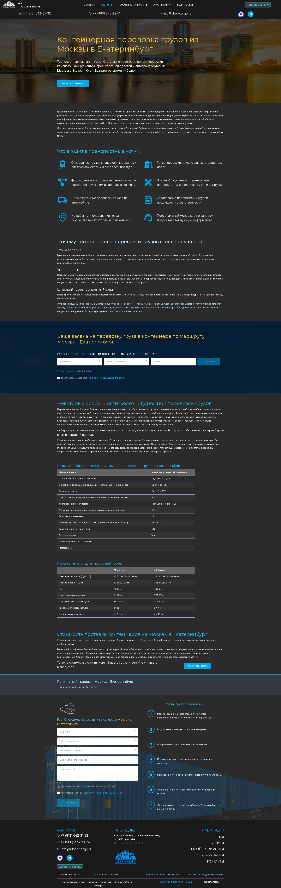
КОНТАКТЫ (185, 5)
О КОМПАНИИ (163, 5)
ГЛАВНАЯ (89, 5)
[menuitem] (89, 5)
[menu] (137, 5)
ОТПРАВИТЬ (209, 361)
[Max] (241, 13)
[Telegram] (251, 13)
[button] (107, 5)
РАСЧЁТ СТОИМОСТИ (133, 5)
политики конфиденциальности (107, 378)
